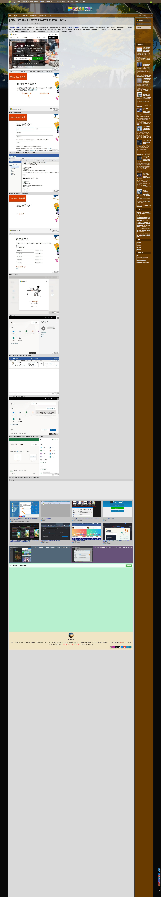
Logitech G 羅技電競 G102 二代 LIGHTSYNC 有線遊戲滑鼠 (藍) (143, 214)
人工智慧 (147, 137)
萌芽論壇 (129, 565)
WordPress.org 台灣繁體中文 (143, 262)
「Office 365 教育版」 (73, 27)
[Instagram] (113, 647)
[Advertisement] (47, 490)
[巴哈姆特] (130, 647)
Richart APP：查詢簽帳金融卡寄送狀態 (147, 142)
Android (148, 76)
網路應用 (38, 23)
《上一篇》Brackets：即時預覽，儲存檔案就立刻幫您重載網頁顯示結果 (51, 548)
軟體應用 (33, 23)
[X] (119, 647)
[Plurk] (124, 647)
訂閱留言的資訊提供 (141, 260)
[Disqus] (71, 583)
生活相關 (148, 59)
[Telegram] (127, 647)
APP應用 (145, 76)
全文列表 (139, 242)
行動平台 (141, 76)
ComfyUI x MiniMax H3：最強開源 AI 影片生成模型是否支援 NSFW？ (144, 176)
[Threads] (116, 647)
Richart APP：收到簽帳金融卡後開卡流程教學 (147, 64)
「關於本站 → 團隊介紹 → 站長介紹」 (70, 644)
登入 (138, 255)
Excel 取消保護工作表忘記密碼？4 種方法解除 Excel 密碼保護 (143, 235)
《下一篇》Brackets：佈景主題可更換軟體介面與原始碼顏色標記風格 (113, 547)
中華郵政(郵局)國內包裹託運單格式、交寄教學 (147, 80)
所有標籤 (139, 245)
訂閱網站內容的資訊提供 (142, 257)
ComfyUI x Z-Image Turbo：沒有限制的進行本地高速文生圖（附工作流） (143, 159)
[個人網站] (111, 647)
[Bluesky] (122, 647)
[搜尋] (151, 15)
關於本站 (139, 249)
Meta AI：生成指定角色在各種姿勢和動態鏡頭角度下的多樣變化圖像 (143, 219)
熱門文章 (139, 247)
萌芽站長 (19, 23)
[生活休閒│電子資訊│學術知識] (80, 10)
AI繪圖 (140, 106)
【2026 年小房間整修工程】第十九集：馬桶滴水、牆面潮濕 (143, 230)
